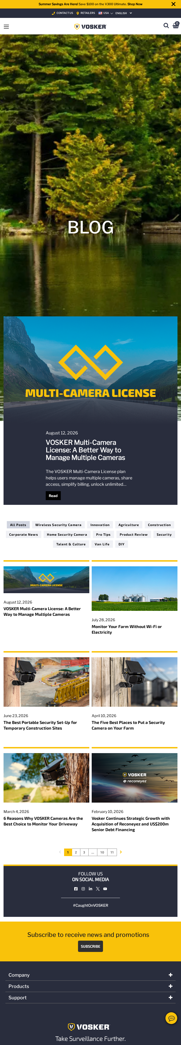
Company (19, 975)
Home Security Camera (67, 534)
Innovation (100, 525)
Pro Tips (103, 534)
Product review (134, 534)
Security (164, 534)
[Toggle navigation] (6, 26)
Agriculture (129, 525)
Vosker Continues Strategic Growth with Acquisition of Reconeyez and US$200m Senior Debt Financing (131, 824)
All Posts (18, 525)
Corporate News (23, 534)
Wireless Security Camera (58, 525)
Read (53, 495)
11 (112, 852)
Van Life (102, 544)
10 (102, 852)
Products (18, 986)
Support (17, 997)
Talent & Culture (71, 544)
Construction (159, 525)
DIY (122, 544)
